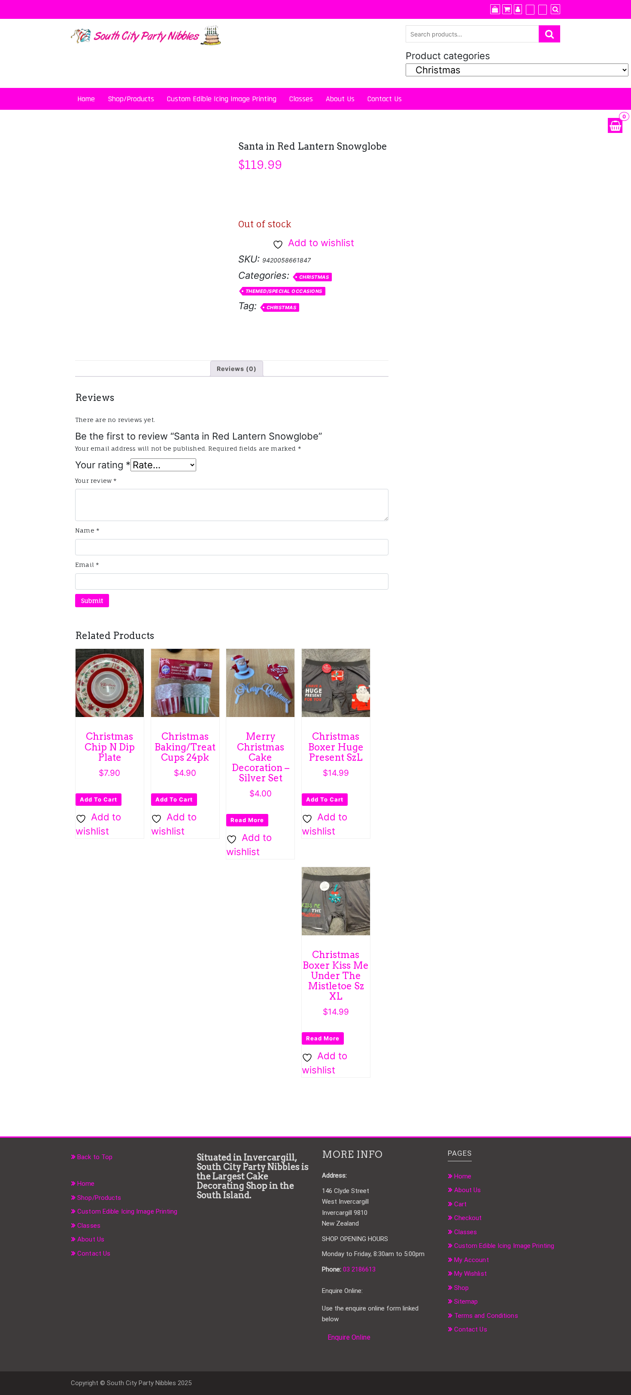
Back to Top (94, 1157)
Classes (301, 99)
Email (87, 564)
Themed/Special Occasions (284, 291)
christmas (282, 307)
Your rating (102, 464)
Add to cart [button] (98, 799)
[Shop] (495, 9)
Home (86, 99)
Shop (461, 1288)
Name (87, 530)
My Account (471, 1260)
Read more (247, 820)
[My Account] (518, 9)
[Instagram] (542, 9)
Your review (96, 480)
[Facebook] (530, 9)
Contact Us (384, 99)
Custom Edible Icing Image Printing (221, 99)
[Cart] (507, 9)
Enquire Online (349, 1337)
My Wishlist (470, 1273)
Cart (460, 1204)
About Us (340, 99)
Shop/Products (131, 99)
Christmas (314, 277)
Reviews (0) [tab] (237, 368)
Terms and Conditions (486, 1316)
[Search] (555, 9)
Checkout (468, 1218)
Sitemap (466, 1301)
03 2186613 (359, 1269)
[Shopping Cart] (615, 125)
